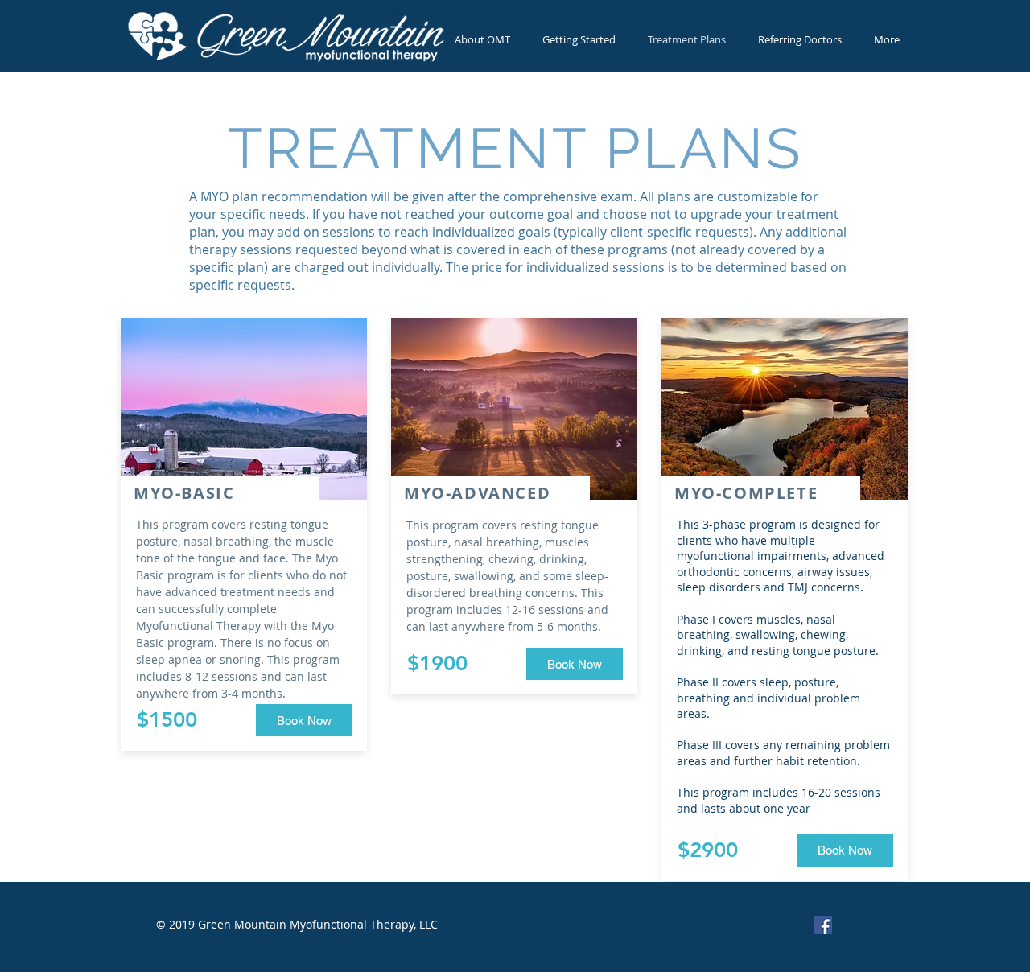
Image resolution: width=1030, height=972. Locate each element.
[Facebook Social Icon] (823, 925)
